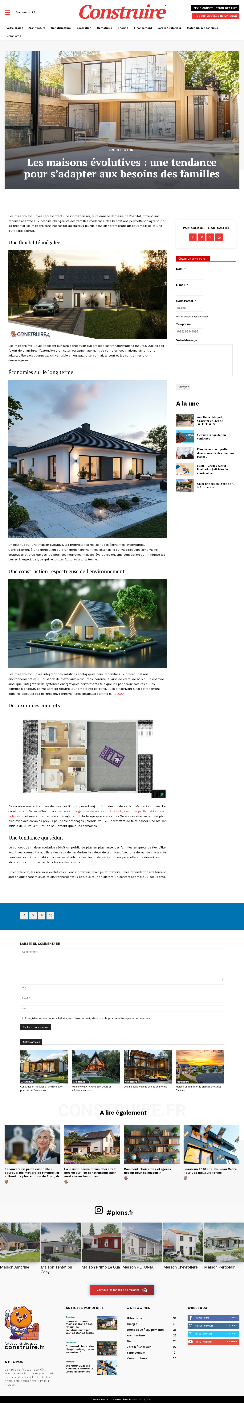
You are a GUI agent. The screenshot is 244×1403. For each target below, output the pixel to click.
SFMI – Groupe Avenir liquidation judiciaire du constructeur (212, 469)
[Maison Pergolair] (224, 1242)
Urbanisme (70, 1317)
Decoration (71, 1342)
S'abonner (231, 1341)
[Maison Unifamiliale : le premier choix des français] (200, 1066)
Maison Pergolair (219, 1267)
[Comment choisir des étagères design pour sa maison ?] (152, 1144)
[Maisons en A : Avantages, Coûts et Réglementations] (96, 1066)
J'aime (233, 1317)
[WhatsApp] (219, 237)
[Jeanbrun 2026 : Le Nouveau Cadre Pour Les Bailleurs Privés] (211, 1144)
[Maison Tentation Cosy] (61, 1242)
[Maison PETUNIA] (142, 1242)
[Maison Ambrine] (20, 1242)
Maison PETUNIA (138, 1267)
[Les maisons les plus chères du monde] (148, 1066)
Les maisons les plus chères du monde (145, 1086)
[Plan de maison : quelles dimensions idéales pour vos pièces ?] (185, 453)
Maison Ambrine (14, 1267)
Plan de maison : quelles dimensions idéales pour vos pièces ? (215, 452)
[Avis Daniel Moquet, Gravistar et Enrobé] (185, 420)
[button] (26, 12)
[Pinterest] (210, 237)
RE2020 (118, 693)
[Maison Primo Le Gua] (101, 1242)
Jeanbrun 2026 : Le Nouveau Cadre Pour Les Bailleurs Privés (210, 1170)
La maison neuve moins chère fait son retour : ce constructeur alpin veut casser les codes (90, 1172)
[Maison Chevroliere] (183, 1242)
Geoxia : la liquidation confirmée (211, 436)
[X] (201, 237)
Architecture (122, 150)
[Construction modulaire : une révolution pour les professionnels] (44, 1066)
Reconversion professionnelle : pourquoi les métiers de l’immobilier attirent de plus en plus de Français (32, 1172)
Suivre (233, 1325)
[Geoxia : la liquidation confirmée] (185, 436)
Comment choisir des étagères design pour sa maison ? (147, 1170)
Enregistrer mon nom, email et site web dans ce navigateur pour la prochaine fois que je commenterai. (88, 1018)
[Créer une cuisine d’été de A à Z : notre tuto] (185, 485)
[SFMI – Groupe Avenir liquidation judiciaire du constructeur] (185, 469)
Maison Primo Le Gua (101, 1267)
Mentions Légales (141, 1399)
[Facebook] (193, 237)
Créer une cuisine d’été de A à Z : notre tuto (215, 485)
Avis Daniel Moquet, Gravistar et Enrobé (210, 419)
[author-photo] (7, 1182)
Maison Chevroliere (180, 1267)
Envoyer (183, 387)
